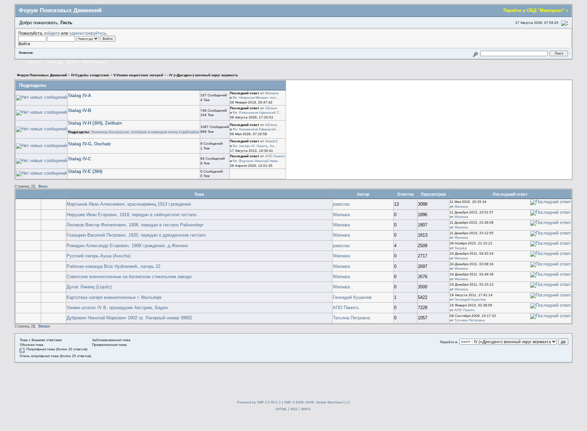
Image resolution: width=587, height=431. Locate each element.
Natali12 (271, 141)
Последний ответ (511, 194)
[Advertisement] (293, 378)
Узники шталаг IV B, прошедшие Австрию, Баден (117, 307)
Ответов (405, 194)
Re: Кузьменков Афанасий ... (256, 129)
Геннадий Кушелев (352, 297)
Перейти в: (449, 342)
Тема (199, 194)
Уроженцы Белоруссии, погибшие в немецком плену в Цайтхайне (145, 132)
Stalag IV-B (79, 110)
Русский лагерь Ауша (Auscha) (98, 255)
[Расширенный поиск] (475, 53)
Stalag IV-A (79, 95)
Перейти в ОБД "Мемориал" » (535, 10)
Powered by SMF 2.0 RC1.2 (259, 402)
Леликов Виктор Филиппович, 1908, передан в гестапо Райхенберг (135, 224)
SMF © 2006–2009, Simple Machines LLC (317, 402)
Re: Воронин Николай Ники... (257, 161)
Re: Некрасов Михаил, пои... (256, 97)
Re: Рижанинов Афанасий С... (257, 112)
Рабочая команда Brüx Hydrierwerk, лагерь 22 (113, 266)
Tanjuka (461, 248)
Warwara (272, 93)
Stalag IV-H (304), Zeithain (95, 123)
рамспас (341, 204)
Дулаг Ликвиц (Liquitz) (89, 286)
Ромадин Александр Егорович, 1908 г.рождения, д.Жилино (127, 245)
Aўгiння (271, 108)
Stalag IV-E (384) (85, 171)
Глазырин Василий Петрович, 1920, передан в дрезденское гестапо (136, 235)
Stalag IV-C (79, 158)
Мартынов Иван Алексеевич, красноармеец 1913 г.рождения (129, 204)
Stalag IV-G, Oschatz (89, 143)
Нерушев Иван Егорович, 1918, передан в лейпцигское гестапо (131, 214)
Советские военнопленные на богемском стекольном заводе (129, 276)
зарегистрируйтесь (87, 33)
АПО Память (275, 156)
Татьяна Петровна (351, 317)
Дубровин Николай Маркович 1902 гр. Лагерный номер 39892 (129, 317)
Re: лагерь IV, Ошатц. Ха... (255, 146)
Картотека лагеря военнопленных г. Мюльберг (114, 297)
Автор (363, 194)
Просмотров (433, 194)
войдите (52, 33)
